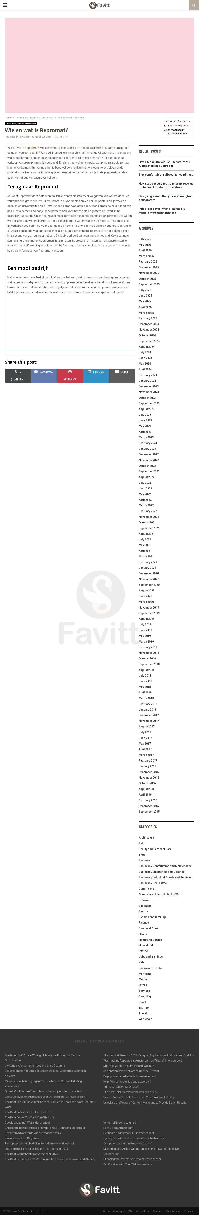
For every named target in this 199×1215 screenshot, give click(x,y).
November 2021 (149, 516)
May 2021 (145, 545)
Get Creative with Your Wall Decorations (127, 1164)
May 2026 (145, 244)
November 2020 (149, 579)
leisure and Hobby (150, 968)
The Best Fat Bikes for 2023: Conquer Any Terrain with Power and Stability (148, 1055)
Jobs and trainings (151, 956)
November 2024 (149, 329)
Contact (188, 1211)
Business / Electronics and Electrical (162, 871)
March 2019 (146, 641)
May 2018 (145, 686)
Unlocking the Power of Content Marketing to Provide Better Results (144, 1102)
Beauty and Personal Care (155, 849)
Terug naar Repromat (177, 125)
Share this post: (180, 133)
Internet (143, 951)
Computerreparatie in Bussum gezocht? (128, 1143)
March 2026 (146, 256)
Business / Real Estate (153, 883)
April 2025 (145, 307)
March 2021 (146, 556)
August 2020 (146, 590)
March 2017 (146, 754)
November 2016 (149, 777)
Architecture (146, 837)
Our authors (142, 1211)
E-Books (144, 900)
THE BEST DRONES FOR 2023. (121, 1086)
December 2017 (149, 715)
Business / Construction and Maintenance (165, 865)
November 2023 (149, 392)
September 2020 (149, 584)
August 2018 (146, 670)
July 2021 (145, 539)
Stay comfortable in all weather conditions (166, 174)
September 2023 (149, 403)
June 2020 (145, 596)
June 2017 (145, 737)
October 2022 (147, 465)
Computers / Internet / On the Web (21, 124)
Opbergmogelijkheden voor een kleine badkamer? (133, 1138)
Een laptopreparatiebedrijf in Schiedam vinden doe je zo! (39, 1143)
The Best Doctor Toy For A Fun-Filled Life (29, 1117)
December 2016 (149, 771)
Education (145, 905)
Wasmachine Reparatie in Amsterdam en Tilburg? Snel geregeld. (142, 1060)
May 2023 (145, 426)
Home (106, 1211)
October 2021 (147, 522)
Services (144, 990)
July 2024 (145, 352)
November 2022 (149, 460)
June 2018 (145, 681)
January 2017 (147, 766)
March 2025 (146, 312)
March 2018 (146, 698)
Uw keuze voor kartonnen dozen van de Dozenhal (35, 1065)
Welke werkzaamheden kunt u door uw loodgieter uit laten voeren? (45, 1096)
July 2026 (145, 238)
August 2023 (146, 409)
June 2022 (145, 488)
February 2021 (148, 562)
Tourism (144, 1007)
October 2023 (147, 397)
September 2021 (149, 528)
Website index (173, 1211)
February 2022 (148, 511)
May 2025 (145, 301)
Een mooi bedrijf (175, 129)
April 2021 (145, 550)
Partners (157, 1211)
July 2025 (145, 290)
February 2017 (148, 760)
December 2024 (149, 324)
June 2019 (145, 630)
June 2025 (145, 295)
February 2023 (148, 443)
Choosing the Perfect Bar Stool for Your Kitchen (132, 1159)
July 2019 (145, 624)
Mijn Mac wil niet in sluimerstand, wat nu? (128, 1065)
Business (145, 860)
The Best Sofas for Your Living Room (27, 1112)
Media (143, 979)
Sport (142, 1002)
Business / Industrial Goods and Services (165, 877)
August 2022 (146, 477)
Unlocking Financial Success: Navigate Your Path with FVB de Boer (45, 1127)
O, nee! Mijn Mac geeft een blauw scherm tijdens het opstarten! (43, 1091)
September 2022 (149, 471)
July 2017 (145, 732)
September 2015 (149, 811)
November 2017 (149, 720)
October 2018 (147, 658)
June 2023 (145, 420)
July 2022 (145, 482)
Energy (143, 911)
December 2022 (149, 454)
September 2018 (149, 664)
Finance (144, 922)
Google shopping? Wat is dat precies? (27, 1122)
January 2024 (147, 380)
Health (143, 934)
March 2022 (146, 505)
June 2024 (145, 358)
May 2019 (145, 635)
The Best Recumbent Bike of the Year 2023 (31, 1154)
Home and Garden (150, 939)
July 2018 (145, 675)
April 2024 (145, 369)
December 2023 (149, 386)
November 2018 (149, 652)
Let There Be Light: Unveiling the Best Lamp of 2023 (36, 1148)
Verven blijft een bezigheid (119, 1122)
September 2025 (149, 284)
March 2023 (146, 437)
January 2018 (147, 709)
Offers (143, 985)
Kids (142, 962)
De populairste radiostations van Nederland (129, 1076)
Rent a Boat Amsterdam (118, 1127)
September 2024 (149, 341)
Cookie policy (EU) (123, 1211)
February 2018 (148, 703)
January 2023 (147, 448)
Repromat (31, 148)
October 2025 (147, 278)
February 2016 (148, 800)
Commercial (147, 888)
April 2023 (145, 431)
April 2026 (145, 250)
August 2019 (146, 618)
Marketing (145, 973)
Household (146, 945)
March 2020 (146, 601)
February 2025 (148, 318)
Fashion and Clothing (152, 917)
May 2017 (145, 743)
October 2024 (147, 335)
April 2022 (145, 499)
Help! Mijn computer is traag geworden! (127, 1081)
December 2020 (149, 573)
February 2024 (148, 375)
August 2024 (146, 346)
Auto (142, 843)
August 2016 (146, 789)
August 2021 (146, 533)
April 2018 (145, 692)
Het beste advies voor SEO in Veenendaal (128, 1133)
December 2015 (149, 805)
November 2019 (149, 607)
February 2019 (148, 647)
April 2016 (145, 794)
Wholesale (145, 1019)
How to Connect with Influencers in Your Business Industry (138, 1097)
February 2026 (148, 261)
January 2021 (147, 567)
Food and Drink (148, 928)
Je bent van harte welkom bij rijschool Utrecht (131, 1071)
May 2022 (145, 494)
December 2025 (149, 267)
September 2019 (149, 613)
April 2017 (145, 749)
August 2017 (146, 726)
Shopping (145, 996)
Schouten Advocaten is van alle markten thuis (33, 1133)
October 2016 (147, 783)
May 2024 (145, 363)
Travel (143, 1013)
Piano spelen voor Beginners (22, 1138)
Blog (142, 854)
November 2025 (149, 272)
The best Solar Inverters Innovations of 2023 (130, 1092)
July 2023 (145, 414)
